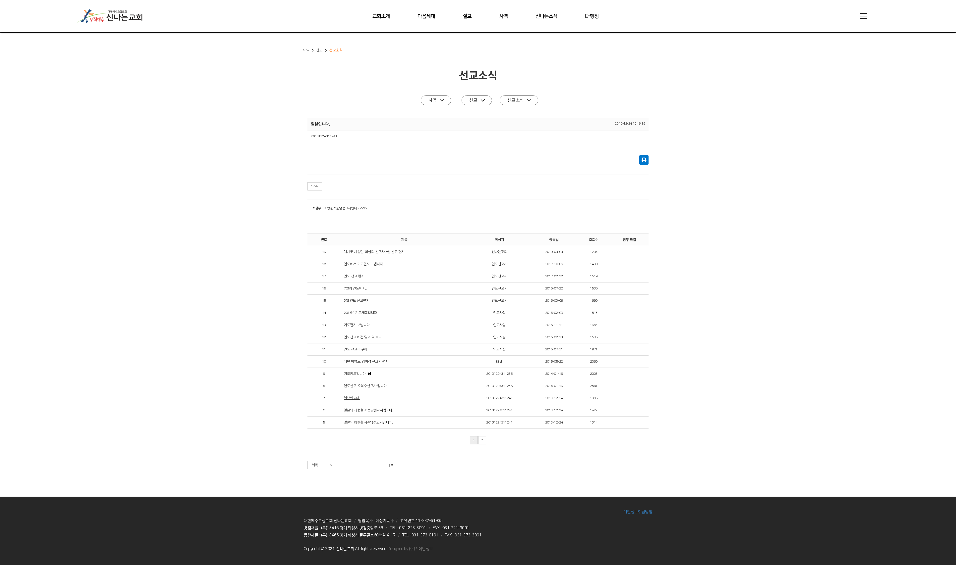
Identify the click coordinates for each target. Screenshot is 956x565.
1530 (594, 288)
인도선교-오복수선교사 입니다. (365, 386)
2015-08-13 (554, 337)
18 (324, 264)
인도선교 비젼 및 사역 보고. (363, 337)
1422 (594, 410)
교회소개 (381, 16)
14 (324, 313)
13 (324, 325)
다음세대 (426, 16)
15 (324, 301)
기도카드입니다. (355, 374)
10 (324, 362)
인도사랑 (499, 313)
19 (324, 252)
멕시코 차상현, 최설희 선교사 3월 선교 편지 (374, 252)
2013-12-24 (554, 398)
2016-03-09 (554, 301)
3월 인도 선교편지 (356, 301)
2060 (594, 362)
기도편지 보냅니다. (357, 325)
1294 (594, 252)
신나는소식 (546, 16)
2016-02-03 (554, 313)
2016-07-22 (554, 288)
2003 (594, 374)
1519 (594, 276)
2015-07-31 (554, 349)
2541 (594, 386)
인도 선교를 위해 (355, 349)
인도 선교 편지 (354, 276)
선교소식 (515, 100)
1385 (594, 398)
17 (324, 276)
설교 (467, 16)
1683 (594, 325)
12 (324, 337)
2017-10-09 (554, 264)
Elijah (499, 362)
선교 (473, 100)
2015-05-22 (554, 362)
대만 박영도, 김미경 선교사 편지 (366, 362)
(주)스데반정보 (421, 549)
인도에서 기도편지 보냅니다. (364, 264)
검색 (390, 465)
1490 (594, 264)
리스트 (315, 186)
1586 (594, 337)
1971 (594, 349)
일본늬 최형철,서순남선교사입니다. (368, 422)
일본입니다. (352, 398)
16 (324, 288)
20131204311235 (499, 374)
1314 (594, 422)
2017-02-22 (554, 276)
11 (324, 349)
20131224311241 (499, 398)
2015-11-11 (554, 325)
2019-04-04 (554, 252)
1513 (594, 313)
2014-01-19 (554, 374)
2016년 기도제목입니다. (361, 313)
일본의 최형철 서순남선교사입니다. (368, 410)
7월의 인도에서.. (355, 288)
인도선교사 (499, 264)
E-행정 (591, 16)
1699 (594, 301)
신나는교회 (499, 252)
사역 (503, 16)
